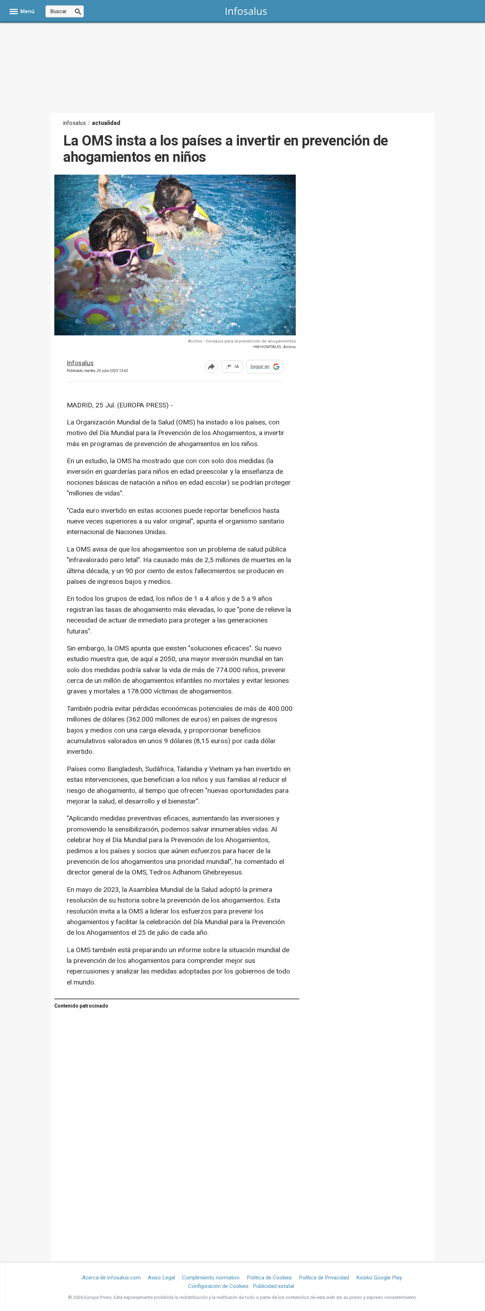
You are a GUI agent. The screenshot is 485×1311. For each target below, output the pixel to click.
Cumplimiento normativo (211, 1278)
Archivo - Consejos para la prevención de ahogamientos (242, 341)
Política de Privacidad (324, 1278)
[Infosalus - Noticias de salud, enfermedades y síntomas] (246, 11)
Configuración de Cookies (218, 1286)
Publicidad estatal (273, 1286)
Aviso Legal (161, 1278)
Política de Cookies (269, 1278)
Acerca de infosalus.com (111, 1278)
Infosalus (80, 363)
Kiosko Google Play (379, 1278)
